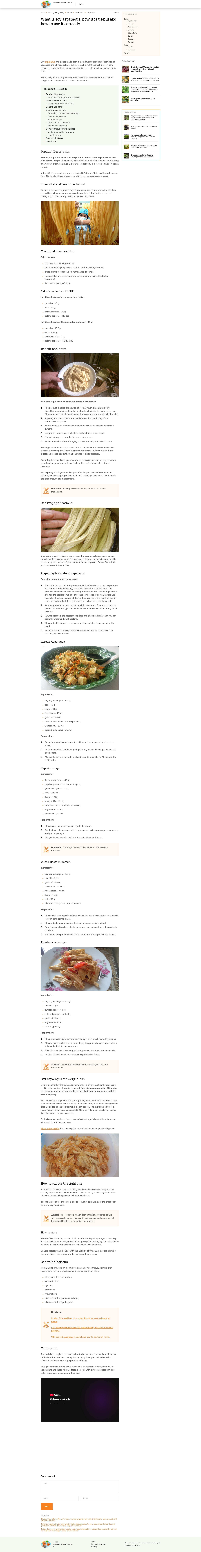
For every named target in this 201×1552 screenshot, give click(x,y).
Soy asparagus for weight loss (60, 129)
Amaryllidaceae (133, 27)
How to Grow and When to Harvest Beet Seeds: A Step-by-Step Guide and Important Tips (145, 69)
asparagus (50, 62)
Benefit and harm (54, 107)
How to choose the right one (60, 132)
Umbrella (131, 24)
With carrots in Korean (59, 123)
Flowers (126, 53)
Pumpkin (131, 42)
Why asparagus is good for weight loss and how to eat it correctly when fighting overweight (144, 117)
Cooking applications (56, 110)
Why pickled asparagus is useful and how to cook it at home (144, 146)
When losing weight (50, 1129)
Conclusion (51, 142)
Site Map (94, 1546)
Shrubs (130, 47)
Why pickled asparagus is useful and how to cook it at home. (80, 1337)
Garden (126, 19)
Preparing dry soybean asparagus (64, 113)
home (81, 4)
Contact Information (98, 1544)
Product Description (55, 94)
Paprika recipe (55, 120)
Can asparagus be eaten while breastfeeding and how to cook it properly (143, 136)
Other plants (132, 33)
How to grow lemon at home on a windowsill (143, 100)
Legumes (131, 30)
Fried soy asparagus (57, 126)
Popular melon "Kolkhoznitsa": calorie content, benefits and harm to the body (145, 79)
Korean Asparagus (57, 116)
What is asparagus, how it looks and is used (144, 127)
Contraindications (54, 138)
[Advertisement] (80, 43)
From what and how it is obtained (64, 98)
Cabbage (131, 39)
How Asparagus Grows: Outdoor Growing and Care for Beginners (142, 156)
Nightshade (132, 21)
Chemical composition (56, 101)
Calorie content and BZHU (60, 104)
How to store (54, 135)
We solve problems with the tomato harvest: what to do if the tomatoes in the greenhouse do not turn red (144, 89)
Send (46, 1506)
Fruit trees (131, 50)
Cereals (130, 36)
